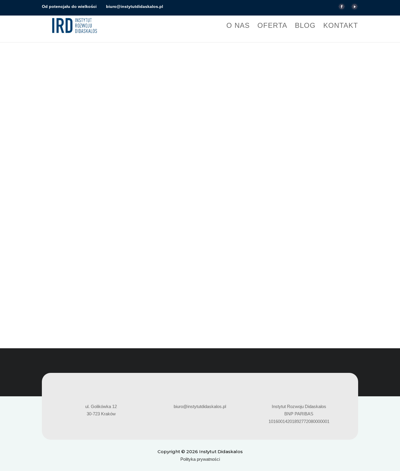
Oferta (272, 26)
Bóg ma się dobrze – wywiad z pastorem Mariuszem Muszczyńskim (126, 266)
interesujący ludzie (153, 276)
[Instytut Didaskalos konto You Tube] (354, 8)
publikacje (182, 276)
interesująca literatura (112, 276)
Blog (305, 26)
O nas (238, 26)
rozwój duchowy (209, 276)
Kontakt (340, 26)
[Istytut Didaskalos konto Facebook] (341, 8)
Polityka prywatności (200, 459)
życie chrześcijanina (265, 276)
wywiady (236, 276)
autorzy (83, 276)
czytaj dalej (58, 297)
